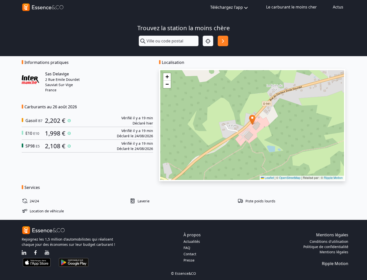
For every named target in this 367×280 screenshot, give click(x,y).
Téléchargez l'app (226, 7)
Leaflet (269, 177)
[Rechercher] (223, 41)
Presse (189, 260)
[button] (252, 120)
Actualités (192, 241)
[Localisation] (208, 41)
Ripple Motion (333, 177)
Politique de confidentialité (325, 246)
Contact (190, 254)
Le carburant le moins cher (291, 7)
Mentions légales (334, 252)
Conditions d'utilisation (329, 241)
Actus (338, 7)
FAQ (187, 247)
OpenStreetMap (290, 177)
